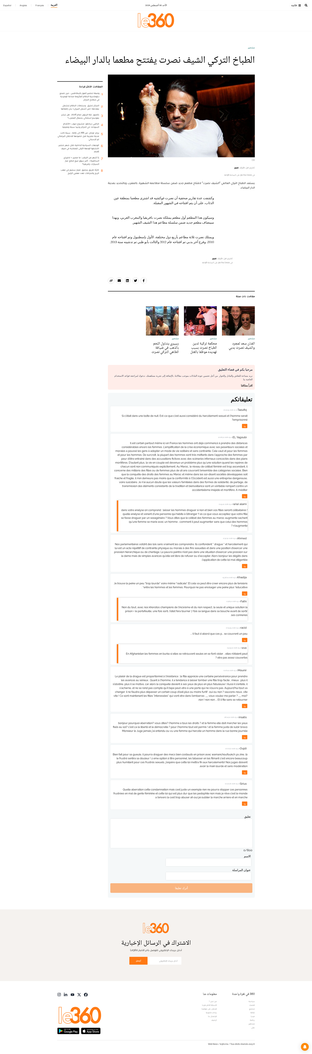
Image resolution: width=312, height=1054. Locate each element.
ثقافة (252, 1012)
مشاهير (251, 48)
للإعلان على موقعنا (209, 1009)
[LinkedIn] (66, 994)
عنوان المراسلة (241, 870)
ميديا (253, 1016)
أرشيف (214, 1020)
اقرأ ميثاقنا (247, 385)
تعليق (247, 816)
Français (39, 5)
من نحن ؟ (213, 1001)
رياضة (252, 1020)
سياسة (252, 1001)
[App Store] (91, 1030)
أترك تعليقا (181, 888)
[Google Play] (68, 1030)
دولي (253, 1027)
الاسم (247, 856)
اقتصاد (252, 1005)
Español (7, 5)
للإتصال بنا (212, 1016)
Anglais (23, 5)
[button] (305, 1047)
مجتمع (252, 1009)
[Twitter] (79, 994)
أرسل (138, 960)
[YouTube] (72, 994)
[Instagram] (59, 994)
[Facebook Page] (86, 994)
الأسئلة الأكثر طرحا (209, 1005)
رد (245, 426)
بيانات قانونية (211, 1012)
